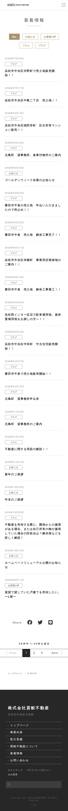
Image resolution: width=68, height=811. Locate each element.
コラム (26, 45)
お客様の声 (50, 36)
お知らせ (30, 36)
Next (55, 653)
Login (34, 805)
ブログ (42, 45)
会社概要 (13, 774)
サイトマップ (15, 770)
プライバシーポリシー (39, 770)
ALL (14, 36)
